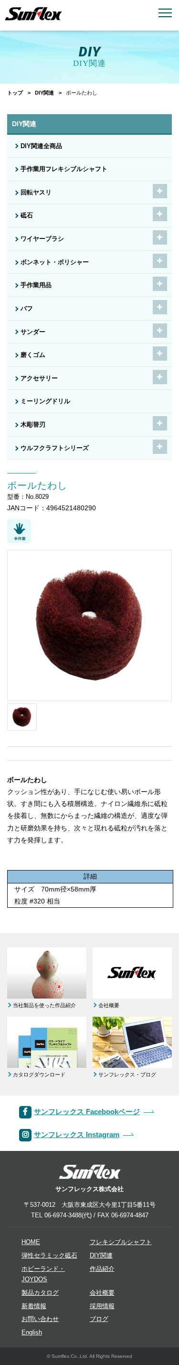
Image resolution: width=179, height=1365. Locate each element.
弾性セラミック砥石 (49, 1255)
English (31, 1332)
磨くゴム (33, 355)
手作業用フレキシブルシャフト (64, 169)
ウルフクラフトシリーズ (55, 448)
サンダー (33, 332)
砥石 (27, 215)
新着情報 (33, 1306)
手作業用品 (36, 285)
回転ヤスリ (36, 192)
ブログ (99, 1319)
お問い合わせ (40, 1319)
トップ (15, 93)
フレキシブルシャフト (121, 1242)
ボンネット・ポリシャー (55, 262)
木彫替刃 (33, 424)
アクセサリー (39, 378)
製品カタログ (40, 1293)
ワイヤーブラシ (42, 239)
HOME (30, 1242)
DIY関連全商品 (41, 146)
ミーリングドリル (45, 401)
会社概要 (102, 1293)
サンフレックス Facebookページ (87, 1111)
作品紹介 (102, 1269)
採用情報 (102, 1306)
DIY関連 (44, 93)
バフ (27, 308)
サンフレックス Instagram (76, 1134)
